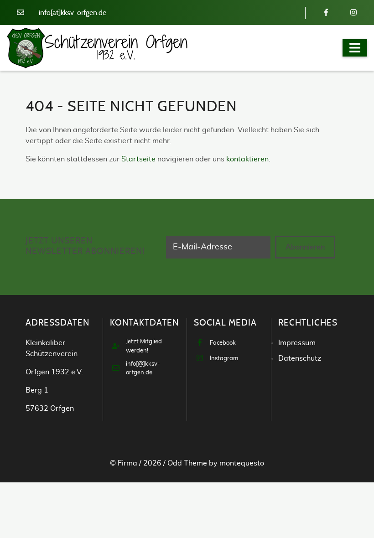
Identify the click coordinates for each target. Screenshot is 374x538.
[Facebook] (326, 12)
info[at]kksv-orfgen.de (72, 12)
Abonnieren (305, 247)
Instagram (224, 359)
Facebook (223, 343)
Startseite (138, 159)
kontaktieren (247, 159)
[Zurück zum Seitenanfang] (341, 505)
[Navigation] (355, 48)
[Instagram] (353, 12)
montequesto (241, 463)
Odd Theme (187, 463)
